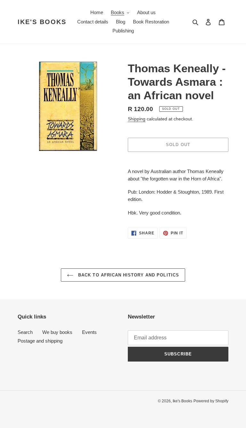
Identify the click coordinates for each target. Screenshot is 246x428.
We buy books (57, 332)
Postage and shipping (40, 341)
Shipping (136, 118)
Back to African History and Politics (128, 275)
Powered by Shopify (210, 401)
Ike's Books (42, 21)
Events (89, 332)
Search (25, 332)
